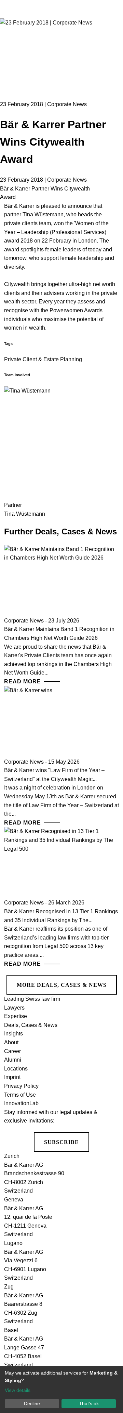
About (11, 1042)
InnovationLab (21, 1103)
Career (12, 1051)
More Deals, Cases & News (62, 985)
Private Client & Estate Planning (43, 359)
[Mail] (109, 79)
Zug (9, 1287)
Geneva (13, 1199)
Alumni (12, 1060)
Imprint (12, 1077)
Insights (13, 1033)
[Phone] (109, 54)
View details (17, 1390)
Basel (11, 1330)
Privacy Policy (21, 1086)
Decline (32, 1403)
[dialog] (61, 1389)
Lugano (13, 1243)
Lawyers (14, 1008)
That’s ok (89, 1403)
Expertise (15, 1016)
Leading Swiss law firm (32, 999)
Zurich (11, 1156)
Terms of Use (20, 1095)
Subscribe (61, 1142)
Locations (16, 1068)
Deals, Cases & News (30, 1025)
